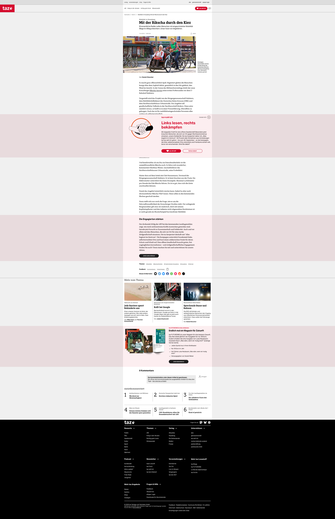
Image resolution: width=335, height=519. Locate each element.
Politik (126, 433)
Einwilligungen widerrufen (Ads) (179, 510)
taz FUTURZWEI (196, 467)
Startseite (127, 14)
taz (129, 422)
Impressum (188, 508)
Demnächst (172, 464)
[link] (125, 8)
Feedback (150, 489)
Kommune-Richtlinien (195, 505)
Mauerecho (128, 472)
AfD (148, 433)
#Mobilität (149, 264)
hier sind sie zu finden (159, 381)
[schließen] (209, 117)
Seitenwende (200, 508)
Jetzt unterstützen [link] (149, 256)
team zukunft (151, 464)
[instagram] (209, 423)
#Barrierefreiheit (158, 264)
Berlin (133, 14)
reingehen (127, 478)
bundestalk (128, 464)
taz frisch (149, 466)
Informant (172, 508)
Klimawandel (151, 441)
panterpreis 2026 (196, 447)
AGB (194, 508)
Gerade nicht (202, 117)
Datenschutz (180, 508)
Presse (171, 444)
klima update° (128, 469)
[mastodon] (201, 423)
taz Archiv (194, 472)
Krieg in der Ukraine (153, 436)
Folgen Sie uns (194, 422)
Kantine (126, 492)
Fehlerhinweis (161, 269)
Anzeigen (127, 498)
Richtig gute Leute (153, 438)
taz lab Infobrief (152, 472)
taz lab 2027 (173, 475)
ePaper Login (151, 494)
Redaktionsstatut (182, 505)
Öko (125, 436)
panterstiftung (195, 444)
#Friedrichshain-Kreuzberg (171, 264)
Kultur (126, 441)
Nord (126, 450)
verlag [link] (126, 2)
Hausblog (172, 436)
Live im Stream (173, 469)
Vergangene (173, 472)
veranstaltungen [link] (133, 2)
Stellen (171, 441)
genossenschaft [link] (196, 2)
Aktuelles (172, 433)
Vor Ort (171, 466)
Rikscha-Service (156, 90)
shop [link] (140, 2)
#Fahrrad (190, 264)
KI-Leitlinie (206, 505)
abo (192, 433)
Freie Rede (127, 475)
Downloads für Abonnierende (156, 497)
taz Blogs (194, 464)
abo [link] (190, 2)
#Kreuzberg (183, 264)
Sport (126, 444)
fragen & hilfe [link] (147, 2)
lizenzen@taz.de (137, 507)
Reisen (126, 489)
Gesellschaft (128, 438)
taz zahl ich (194, 438)
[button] (209, 8)
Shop (126, 495)
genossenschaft (196, 436)
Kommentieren (151, 269)
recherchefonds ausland (199, 441)
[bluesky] (205, 423)
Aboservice (150, 492)
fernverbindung (129, 466)
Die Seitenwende (174, 438)
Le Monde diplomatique (199, 470)
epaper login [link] (206, 2)
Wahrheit (127, 452)
